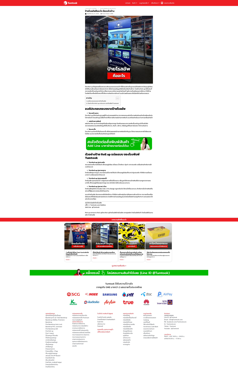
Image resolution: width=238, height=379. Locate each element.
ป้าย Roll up (89, 86)
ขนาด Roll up (97, 212)
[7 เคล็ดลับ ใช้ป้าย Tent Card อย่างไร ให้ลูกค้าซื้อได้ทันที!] (77, 236)
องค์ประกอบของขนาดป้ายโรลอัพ (96, 101)
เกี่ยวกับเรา (154, 3)
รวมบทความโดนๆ (148, 329)
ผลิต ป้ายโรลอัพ (133, 212)
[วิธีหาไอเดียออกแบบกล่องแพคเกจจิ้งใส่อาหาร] (158, 236)
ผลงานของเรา (147, 315)
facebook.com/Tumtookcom (176, 322)
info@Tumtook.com (176, 319)
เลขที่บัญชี (146, 322)
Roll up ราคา (89, 212)
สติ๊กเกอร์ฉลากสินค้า (103, 332)
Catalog (146, 320)
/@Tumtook (175, 328)
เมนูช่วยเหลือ (143, 3)
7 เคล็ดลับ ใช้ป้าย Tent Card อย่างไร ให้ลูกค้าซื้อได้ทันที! (77, 253)
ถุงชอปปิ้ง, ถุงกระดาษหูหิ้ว (105, 329)
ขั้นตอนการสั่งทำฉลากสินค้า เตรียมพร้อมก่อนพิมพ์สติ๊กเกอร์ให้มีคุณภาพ (131, 253)
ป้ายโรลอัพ (113, 212)
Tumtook (173, 326)
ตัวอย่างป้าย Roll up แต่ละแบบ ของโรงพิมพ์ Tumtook (103, 103)
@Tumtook (173, 317)
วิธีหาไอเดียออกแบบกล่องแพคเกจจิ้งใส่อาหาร (158, 253)
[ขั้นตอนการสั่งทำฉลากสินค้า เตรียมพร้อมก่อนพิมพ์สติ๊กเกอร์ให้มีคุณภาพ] (131, 236)
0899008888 (169, 315)
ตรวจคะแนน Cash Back (150, 326)
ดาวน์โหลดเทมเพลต (149, 317)
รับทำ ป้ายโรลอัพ (143, 212)
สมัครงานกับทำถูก (149, 335)
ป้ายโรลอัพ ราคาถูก (122, 212)
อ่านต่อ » (68, 259)
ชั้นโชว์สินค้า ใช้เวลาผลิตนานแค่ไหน (104, 252)
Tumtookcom (171, 324)
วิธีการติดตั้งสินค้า (149, 324)
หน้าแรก (127, 3)
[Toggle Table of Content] (116, 98)
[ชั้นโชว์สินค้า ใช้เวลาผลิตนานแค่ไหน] (104, 236)
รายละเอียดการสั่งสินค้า (150, 338)
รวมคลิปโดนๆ (147, 331)
